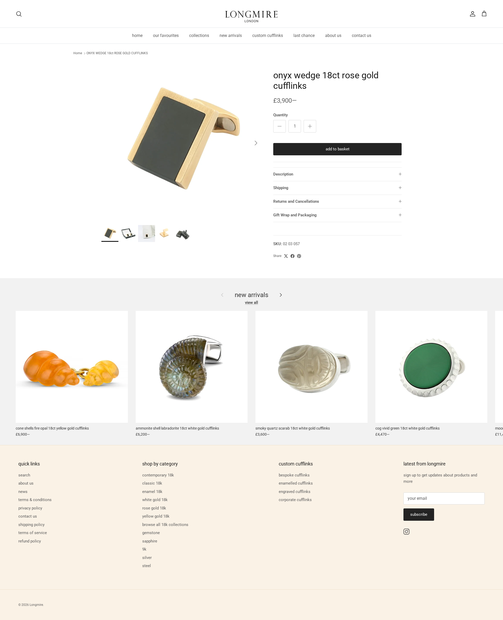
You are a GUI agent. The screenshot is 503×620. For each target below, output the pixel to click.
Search (24, 475)
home (137, 35)
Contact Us (27, 516)
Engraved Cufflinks (294, 491)
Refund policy (29, 541)
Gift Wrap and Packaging (295, 215)
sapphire (149, 541)
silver (147, 557)
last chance (304, 35)
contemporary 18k (158, 475)
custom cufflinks (267, 35)
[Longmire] (251, 13)
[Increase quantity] (310, 126)
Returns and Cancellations (296, 201)
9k (144, 549)
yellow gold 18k (156, 516)
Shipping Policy (31, 524)
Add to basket (337, 149)
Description (283, 174)
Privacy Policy (30, 508)
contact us (361, 35)
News (23, 491)
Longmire (36, 605)
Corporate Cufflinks (295, 499)
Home (77, 53)
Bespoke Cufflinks (294, 475)
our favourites (166, 35)
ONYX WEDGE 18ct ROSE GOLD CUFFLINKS (117, 53)
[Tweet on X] (286, 256)
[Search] (19, 14)
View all (251, 302)
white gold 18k (155, 499)
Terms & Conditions (35, 499)
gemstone (151, 532)
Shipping (280, 187)
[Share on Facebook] (292, 256)
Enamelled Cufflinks (296, 483)
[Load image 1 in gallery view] (181, 140)
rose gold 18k (154, 508)
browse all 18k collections (165, 524)
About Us (26, 483)
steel (146, 565)
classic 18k (152, 483)
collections (199, 35)
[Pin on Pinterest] (299, 256)
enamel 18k (152, 491)
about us (333, 35)
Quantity (280, 115)
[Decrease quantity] (279, 126)
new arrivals (231, 35)
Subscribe (418, 514)
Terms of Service (32, 532)
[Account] (471, 14)
